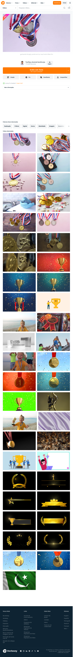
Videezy (5, 620)
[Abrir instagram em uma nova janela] (23, 650)
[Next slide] (66, 125)
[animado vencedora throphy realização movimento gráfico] (53, 301)
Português (66, 620)
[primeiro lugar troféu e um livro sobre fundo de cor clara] (53, 161)
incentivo (61, 125)
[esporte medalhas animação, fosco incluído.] (19, 440)
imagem (51, 125)
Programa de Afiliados (27, 622)
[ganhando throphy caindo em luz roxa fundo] (19, 142)
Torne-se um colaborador (47, 625)
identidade (42, 125)
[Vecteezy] (3, 3)
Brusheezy (6, 615)
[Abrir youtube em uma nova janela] (38, 650)
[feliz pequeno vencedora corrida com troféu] (19, 361)
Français (65, 625)
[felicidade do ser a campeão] (20, 420)
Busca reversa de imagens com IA (8, 632)
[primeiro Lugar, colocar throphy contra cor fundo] (53, 142)
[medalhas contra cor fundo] (19, 221)
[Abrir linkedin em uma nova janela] (26, 650)
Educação (6, 625)
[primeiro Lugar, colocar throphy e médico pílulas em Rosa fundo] (19, 181)
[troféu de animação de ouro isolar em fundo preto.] (53, 480)
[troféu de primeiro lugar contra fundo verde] (53, 181)
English (65, 615)
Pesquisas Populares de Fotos (29, 632)
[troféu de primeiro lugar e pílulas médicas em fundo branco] (19, 161)
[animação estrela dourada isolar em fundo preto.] (19, 500)
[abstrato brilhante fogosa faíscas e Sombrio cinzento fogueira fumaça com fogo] (53, 440)
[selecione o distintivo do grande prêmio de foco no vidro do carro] (53, 321)
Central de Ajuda (46, 615)
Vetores (8, 3)
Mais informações (9, 86)
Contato (45, 619)
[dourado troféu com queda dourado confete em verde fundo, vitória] (19, 401)
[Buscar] (64, 8)
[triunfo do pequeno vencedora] (19, 321)
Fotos (17, 3)
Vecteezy (5, 617)
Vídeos (25, 3)
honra (33, 125)
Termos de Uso (51, 650)
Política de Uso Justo (61, 651)
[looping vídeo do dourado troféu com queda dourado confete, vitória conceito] (53, 261)
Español (65, 617)
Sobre (45, 621)
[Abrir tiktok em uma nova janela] (32, 650)
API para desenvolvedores (8, 628)
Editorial (33, 3)
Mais (42, 3)
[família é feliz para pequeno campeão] (53, 341)
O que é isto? (19, 83)
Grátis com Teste (36, 70)
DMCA (25, 619)
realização (7, 125)
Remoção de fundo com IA (8, 636)
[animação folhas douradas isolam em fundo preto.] (19, 480)
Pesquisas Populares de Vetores (27, 627)
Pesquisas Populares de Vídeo (27, 637)
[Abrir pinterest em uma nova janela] (29, 650)
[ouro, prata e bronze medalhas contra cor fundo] (53, 221)
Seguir (49, 64)
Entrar (64, 3)
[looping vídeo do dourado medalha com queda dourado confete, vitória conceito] (19, 381)
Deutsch (65, 622)
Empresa (5, 622)
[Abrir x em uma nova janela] (35, 650)
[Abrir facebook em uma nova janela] (21, 650)
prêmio (17, 125)
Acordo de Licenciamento (28, 615)
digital (25, 125)
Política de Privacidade (63, 650)
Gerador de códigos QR (9, 640)
